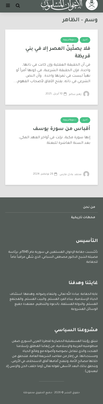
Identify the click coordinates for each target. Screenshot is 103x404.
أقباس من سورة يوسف (61, 129)
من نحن (89, 207)
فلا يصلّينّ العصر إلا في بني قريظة (57, 52)
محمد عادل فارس (71, 174)
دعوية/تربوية (69, 40)
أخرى (85, 40)
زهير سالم (75, 94)
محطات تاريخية (83, 217)
